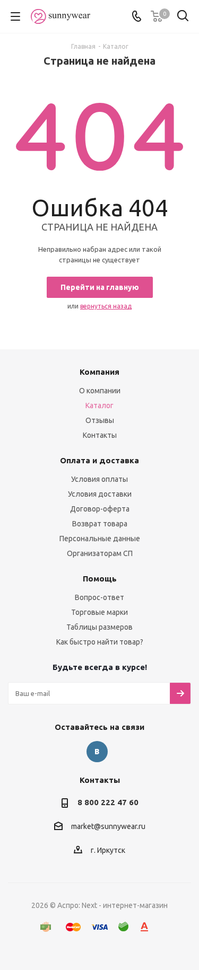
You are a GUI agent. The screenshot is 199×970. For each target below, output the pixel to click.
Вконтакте (97, 751)
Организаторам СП (100, 553)
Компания (99, 371)
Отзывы (99, 420)
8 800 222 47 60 (108, 802)
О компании (99, 390)
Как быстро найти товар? (99, 642)
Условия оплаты (99, 479)
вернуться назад (106, 306)
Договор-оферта (99, 509)
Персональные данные (99, 538)
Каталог (99, 405)
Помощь (100, 578)
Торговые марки (99, 612)
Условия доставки (100, 494)
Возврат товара (99, 523)
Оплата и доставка (99, 460)
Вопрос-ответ (99, 597)
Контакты (100, 435)
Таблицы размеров (99, 627)
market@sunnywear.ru (108, 827)
